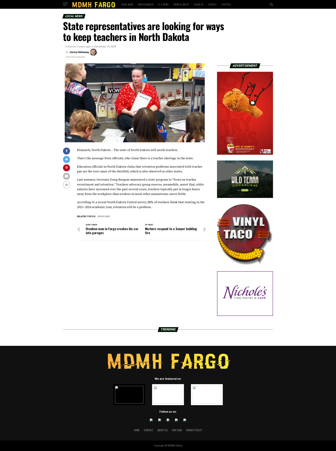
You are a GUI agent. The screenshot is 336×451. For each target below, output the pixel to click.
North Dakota (145, 4)
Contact (148, 430)
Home (137, 430)
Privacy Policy (194, 430)
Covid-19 (198, 4)
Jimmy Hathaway (79, 52)
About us (163, 430)
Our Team (177, 430)
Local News (127, 4)
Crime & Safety (181, 4)
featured (104, 216)
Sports (212, 4)
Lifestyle (226, 4)
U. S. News (163, 4)
